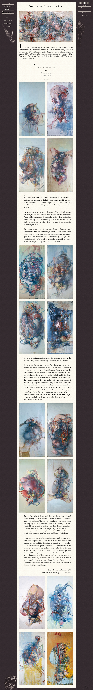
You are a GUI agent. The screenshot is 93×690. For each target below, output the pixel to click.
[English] (88, 3)
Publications (8, 20)
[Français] (84, 3)
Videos (8, 15)
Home (8, 3)
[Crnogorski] (80, 3)
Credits (84, 13)
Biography (7, 26)
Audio (8, 18)
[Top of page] (87, 687)
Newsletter (84, 8)
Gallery (8, 9)
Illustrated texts (8, 12)
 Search (84, 15)
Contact (84, 10)
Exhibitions (8, 23)
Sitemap (84, 5)
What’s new (8, 6)
